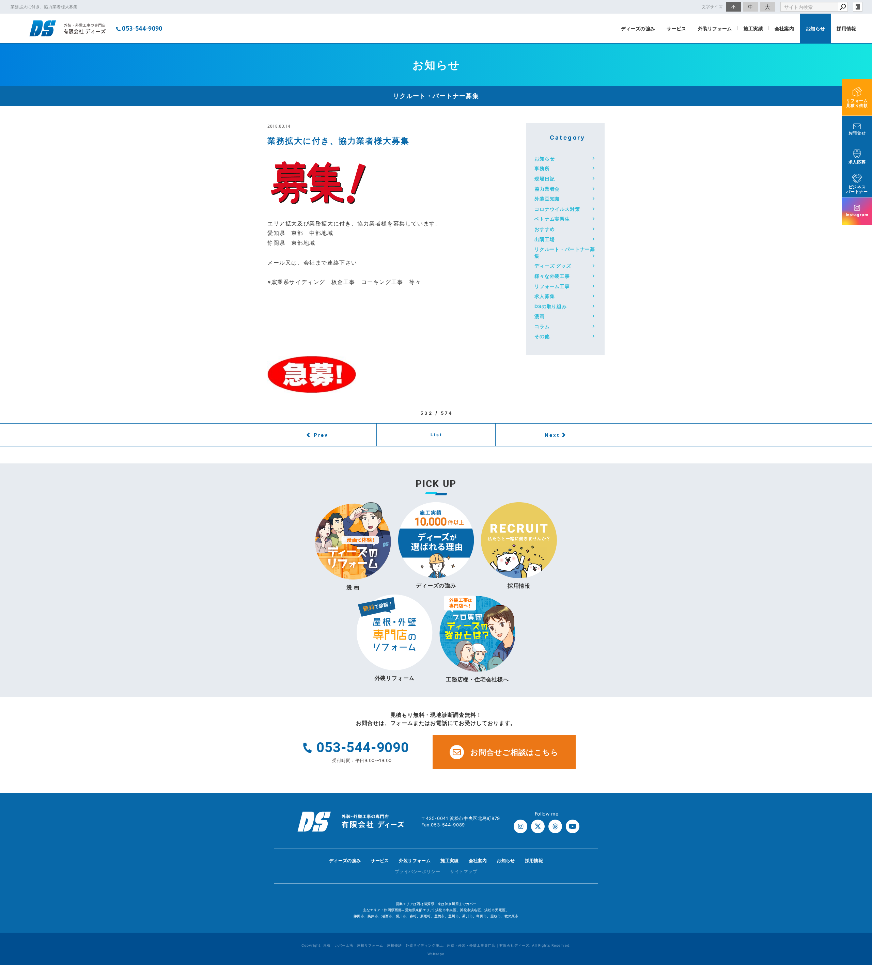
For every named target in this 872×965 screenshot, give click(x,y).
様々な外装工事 (552, 276)
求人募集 (544, 296)
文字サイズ (712, 6)
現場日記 (544, 178)
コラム (542, 326)
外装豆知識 (547, 199)
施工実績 (753, 28)
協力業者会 (547, 189)
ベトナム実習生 (552, 219)
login (857, 7)
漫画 (539, 316)
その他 (542, 336)
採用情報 (846, 28)
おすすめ (544, 229)
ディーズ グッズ (552, 266)
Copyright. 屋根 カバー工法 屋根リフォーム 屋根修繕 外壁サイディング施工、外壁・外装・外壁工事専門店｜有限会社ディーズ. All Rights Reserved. (436, 945)
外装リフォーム (715, 28)
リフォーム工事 (552, 286)
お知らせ (815, 28)
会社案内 (784, 28)
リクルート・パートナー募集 (564, 252)
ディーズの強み (638, 28)
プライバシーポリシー (417, 871)
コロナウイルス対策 (557, 209)
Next (552, 434)
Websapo (436, 954)
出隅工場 (544, 239)
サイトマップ (463, 871)
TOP (854, 862)
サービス (676, 28)
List (437, 434)
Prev (321, 434)
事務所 (542, 168)
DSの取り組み (550, 306)
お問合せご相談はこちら (514, 752)
